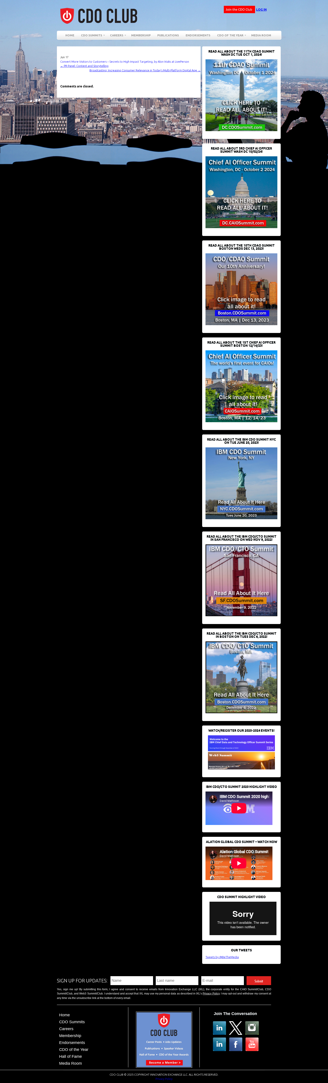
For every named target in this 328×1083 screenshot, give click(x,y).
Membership (141, 35)
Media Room (261, 35)
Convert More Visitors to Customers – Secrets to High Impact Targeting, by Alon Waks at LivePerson (124, 61)
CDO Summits (72, 1022)
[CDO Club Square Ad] (164, 1066)
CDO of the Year (228, 36)
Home (69, 35)
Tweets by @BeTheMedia (222, 957)
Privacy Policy (211, 993)
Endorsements (198, 35)
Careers (115, 36)
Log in (261, 9)
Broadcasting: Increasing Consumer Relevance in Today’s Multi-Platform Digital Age (145, 70)
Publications (168, 35)
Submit (259, 981)
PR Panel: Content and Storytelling (84, 65)
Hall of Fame (70, 1056)
